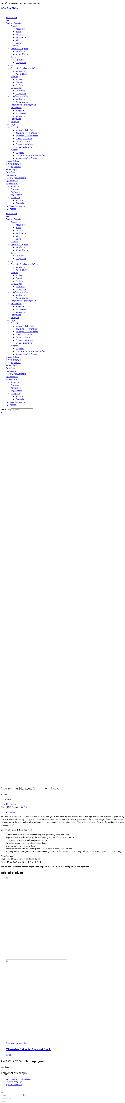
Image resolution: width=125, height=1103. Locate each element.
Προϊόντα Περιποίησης (16, 206)
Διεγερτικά (15, 197)
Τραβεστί (19, 85)
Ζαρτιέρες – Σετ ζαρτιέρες (27, 135)
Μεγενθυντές (16, 88)
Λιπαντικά (15, 189)
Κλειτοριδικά (16, 107)
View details (21, 1043)
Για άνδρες (20, 90)
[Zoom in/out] (10, 1098)
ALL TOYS (10, 20)
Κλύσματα (15, 121)
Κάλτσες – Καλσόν (24, 138)
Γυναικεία (15, 127)
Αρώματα (15, 186)
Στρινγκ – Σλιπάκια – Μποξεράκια (31, 155)
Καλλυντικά (16, 192)
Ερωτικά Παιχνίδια (14, 23)
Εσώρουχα (10, 124)
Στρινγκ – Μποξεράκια (25, 144)
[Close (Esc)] (2, 1098)
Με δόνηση (20, 51)
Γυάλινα (14, 45)
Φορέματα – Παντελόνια (26, 133)
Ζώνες (13, 57)
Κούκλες (14, 76)
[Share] (4, 1098)
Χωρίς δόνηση (22, 54)
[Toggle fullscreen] (7, 1098)
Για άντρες (20, 59)
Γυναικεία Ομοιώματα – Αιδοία (24, 68)
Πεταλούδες (16, 118)
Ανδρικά (14, 149)
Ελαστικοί (20, 34)
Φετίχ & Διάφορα (13, 163)
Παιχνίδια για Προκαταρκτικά (23, 104)
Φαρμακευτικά (12, 183)
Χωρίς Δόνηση (22, 73)
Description (10, 811)
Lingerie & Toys (12, 161)
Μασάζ (18, 43)
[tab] (65, 811)
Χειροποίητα (11, 169)
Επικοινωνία (11, 17)
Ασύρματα (20, 110)
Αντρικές (19, 79)
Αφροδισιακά (16, 194)
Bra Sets (24, 807)
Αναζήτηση (5, 409)
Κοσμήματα (11, 175)
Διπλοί (18, 31)
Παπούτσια (11, 172)
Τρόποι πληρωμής (14, 1084)
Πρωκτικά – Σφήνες (19, 48)
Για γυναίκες (21, 62)
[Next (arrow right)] (4, 1101)
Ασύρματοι (20, 29)
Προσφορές (11, 208)
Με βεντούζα (21, 37)
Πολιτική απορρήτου (15, 1081)
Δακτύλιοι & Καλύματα (20, 96)
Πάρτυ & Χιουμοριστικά (16, 178)
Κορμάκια (20, 152)
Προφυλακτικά (12, 180)
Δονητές (14, 26)
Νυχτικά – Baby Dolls (25, 130)
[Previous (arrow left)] (2, 1101)
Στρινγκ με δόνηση (24, 147)
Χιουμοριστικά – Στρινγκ (26, 158)
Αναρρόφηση (21, 113)
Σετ (12, 65)
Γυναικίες (20, 82)
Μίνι (17, 40)
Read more (10, 1043)
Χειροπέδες (16, 166)
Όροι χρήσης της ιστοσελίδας (18, 1079)
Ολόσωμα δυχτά (23, 141)
